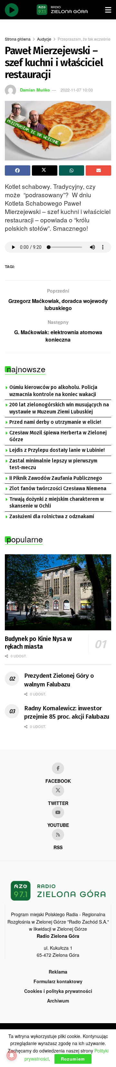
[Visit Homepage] (62, 9)
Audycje (44, 39)
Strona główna (18, 39)
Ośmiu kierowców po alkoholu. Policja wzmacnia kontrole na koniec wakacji (53, 390)
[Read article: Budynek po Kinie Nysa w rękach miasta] (58, 592)
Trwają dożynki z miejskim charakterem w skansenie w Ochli (56, 502)
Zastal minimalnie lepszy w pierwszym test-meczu (53, 464)
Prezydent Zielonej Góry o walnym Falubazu (59, 680)
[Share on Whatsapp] (71, 170)
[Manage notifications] (11, 1055)
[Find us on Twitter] (58, 790)
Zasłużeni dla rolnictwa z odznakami (51, 516)
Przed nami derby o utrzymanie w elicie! (55, 422)
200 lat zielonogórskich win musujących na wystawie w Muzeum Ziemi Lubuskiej (59, 408)
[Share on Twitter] (44, 170)
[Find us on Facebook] (58, 768)
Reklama (58, 971)
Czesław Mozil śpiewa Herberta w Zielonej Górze (58, 436)
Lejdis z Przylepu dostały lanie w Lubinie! (57, 450)
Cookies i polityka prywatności (58, 991)
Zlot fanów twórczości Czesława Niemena (57, 488)
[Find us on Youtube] (58, 812)
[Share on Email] (98, 170)
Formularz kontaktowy (58, 981)
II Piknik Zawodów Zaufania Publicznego (55, 478)
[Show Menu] (108, 9)
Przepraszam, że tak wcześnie (84, 39)
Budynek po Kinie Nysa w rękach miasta (38, 642)
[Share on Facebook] (17, 170)
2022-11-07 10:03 (77, 90)
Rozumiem (73, 1059)
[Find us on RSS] (58, 834)
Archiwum (58, 1000)
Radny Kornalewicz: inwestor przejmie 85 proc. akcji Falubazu (66, 712)
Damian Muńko (35, 90)
